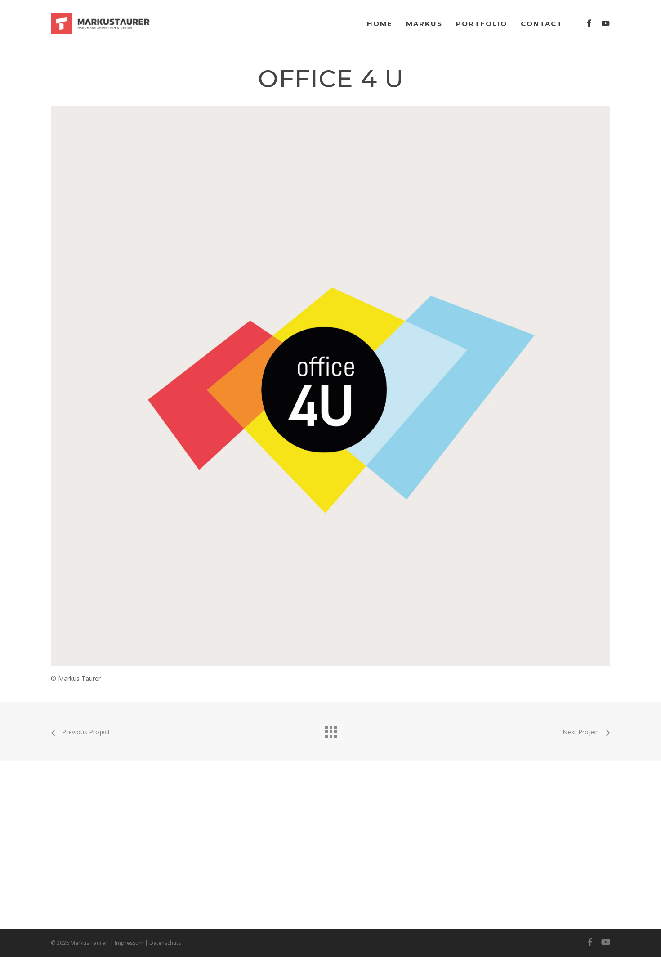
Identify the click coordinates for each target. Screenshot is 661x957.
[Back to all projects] (330, 729)
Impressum (129, 943)
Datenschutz (165, 943)
